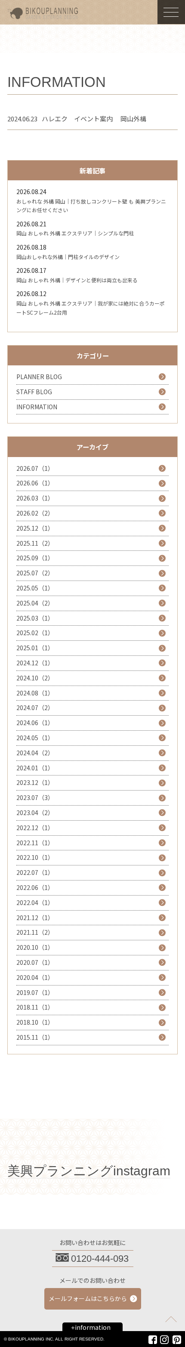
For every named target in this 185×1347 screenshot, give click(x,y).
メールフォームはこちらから (88, 1298)
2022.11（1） (35, 842)
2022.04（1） (35, 902)
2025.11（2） (35, 543)
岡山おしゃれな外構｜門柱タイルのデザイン (68, 256)
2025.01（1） (35, 647)
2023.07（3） (35, 797)
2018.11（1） (35, 1007)
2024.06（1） (35, 722)
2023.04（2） (35, 812)
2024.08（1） (35, 693)
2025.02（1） (35, 632)
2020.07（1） (35, 962)
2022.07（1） (35, 872)
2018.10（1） (35, 1022)
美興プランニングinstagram (88, 1171)
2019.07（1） (35, 992)
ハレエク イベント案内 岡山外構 (94, 118)
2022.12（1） (35, 827)
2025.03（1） (35, 618)
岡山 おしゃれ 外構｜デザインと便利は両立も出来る (77, 280)
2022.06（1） (35, 887)
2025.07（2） (35, 572)
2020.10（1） (35, 947)
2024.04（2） (35, 752)
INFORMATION (36, 406)
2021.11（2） (35, 932)
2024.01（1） (35, 767)
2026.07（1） (35, 468)
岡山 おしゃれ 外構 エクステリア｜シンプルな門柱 (75, 233)
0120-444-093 (100, 1258)
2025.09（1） (35, 557)
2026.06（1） (35, 483)
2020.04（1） (35, 977)
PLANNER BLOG (39, 376)
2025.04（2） (35, 603)
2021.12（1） (35, 917)
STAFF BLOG (34, 391)
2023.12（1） (35, 782)
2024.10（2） (35, 678)
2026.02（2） (35, 513)
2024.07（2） (35, 707)
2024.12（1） (35, 662)
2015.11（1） (35, 1037)
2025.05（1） (35, 588)
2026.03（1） (35, 498)
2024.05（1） (35, 737)
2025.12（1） (35, 528)
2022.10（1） (35, 857)
